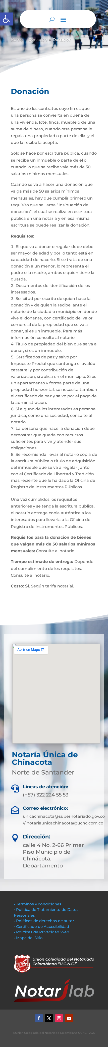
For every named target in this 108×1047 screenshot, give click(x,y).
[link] (6, 18)
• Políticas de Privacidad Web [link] (41, 932)
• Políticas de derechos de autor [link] (44, 920)
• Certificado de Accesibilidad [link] (41, 926)
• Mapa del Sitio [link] (29, 937)
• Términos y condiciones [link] (37, 904)
